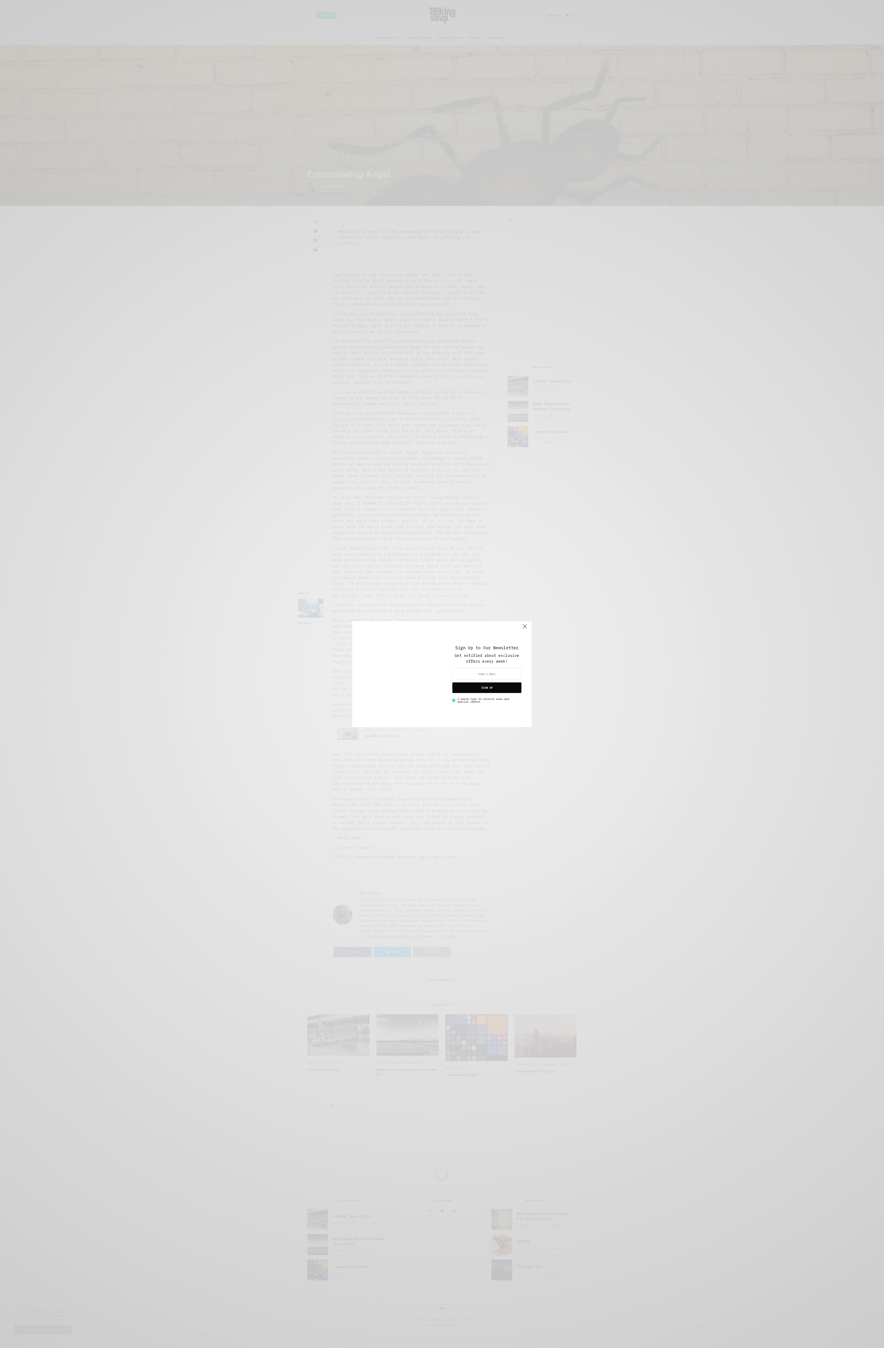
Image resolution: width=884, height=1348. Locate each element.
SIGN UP (487, 687)
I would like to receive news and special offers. (483, 700)
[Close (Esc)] (524, 628)
